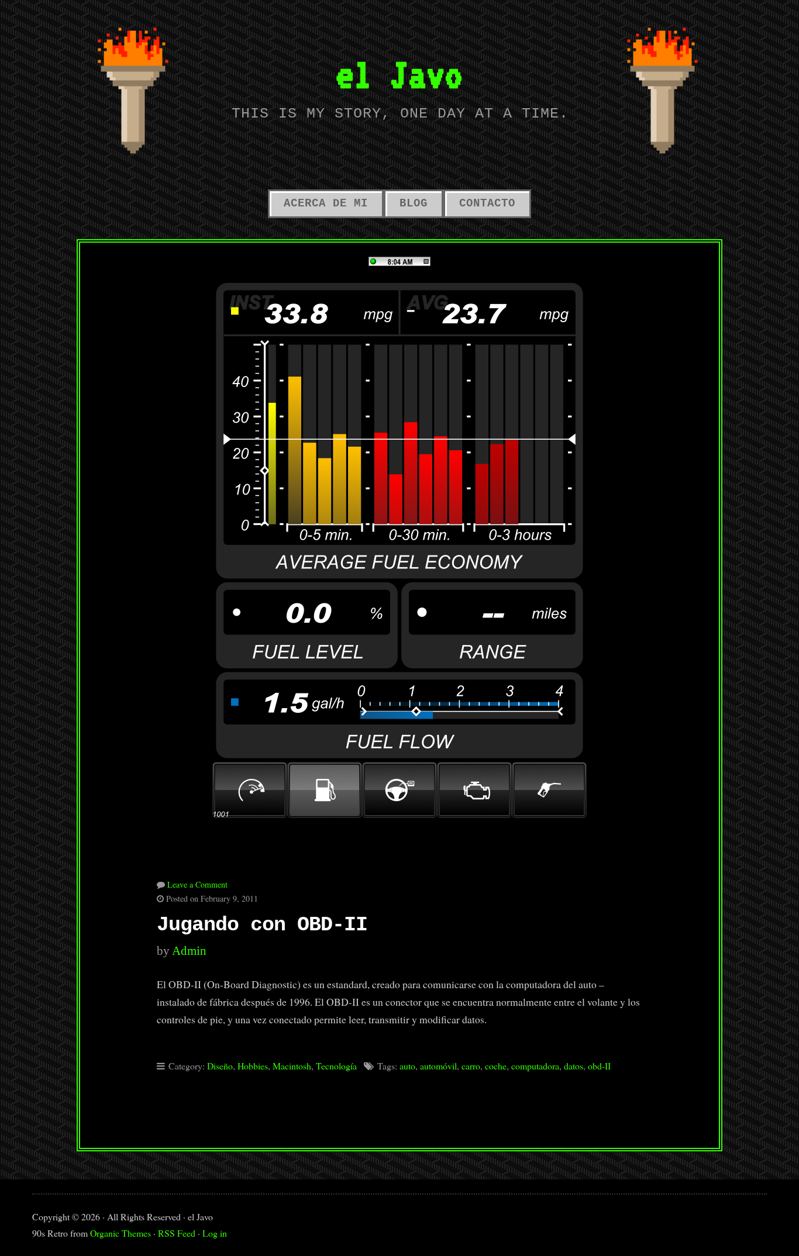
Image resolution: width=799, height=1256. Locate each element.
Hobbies (252, 1066)
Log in (214, 1233)
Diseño (220, 1066)
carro (471, 1066)
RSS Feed (176, 1233)
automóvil (438, 1066)
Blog (413, 203)
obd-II (599, 1066)
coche (496, 1066)
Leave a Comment (197, 884)
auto (407, 1066)
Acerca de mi (326, 203)
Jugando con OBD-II (262, 925)
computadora (535, 1066)
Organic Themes (120, 1233)
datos (573, 1066)
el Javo (399, 73)
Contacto (487, 203)
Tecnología (336, 1066)
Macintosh (292, 1066)
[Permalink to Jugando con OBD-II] (399, 530)
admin (189, 951)
